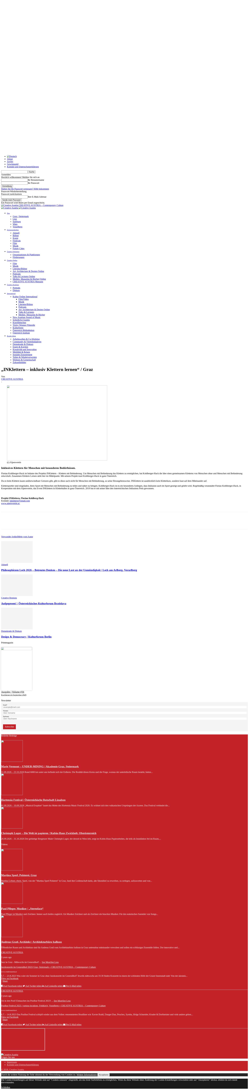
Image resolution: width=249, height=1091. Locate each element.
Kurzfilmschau (19, 322)
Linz (15, 219)
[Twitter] (16, 523)
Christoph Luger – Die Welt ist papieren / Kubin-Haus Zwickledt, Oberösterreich (48, 833)
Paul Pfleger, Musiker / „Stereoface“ (22, 908)
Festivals (17, 240)
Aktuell (16, 233)
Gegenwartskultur (13, 230)
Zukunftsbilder (19, 362)
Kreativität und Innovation (25, 349)
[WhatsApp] (37, 523)
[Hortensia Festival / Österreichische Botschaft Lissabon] (12, 794)
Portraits (16, 288)
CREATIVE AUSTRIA (12, 379)
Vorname (5, 711)
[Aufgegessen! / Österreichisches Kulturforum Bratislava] (17, 595)
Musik (15, 246)
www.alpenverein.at (10, 503)
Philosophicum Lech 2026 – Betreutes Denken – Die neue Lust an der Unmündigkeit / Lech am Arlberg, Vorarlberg (69, 570)
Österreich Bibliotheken (23, 330)
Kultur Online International (25, 296)
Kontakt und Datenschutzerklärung (23, 166)
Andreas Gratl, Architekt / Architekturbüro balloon (31, 941)
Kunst (15, 238)
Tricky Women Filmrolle (24, 325)
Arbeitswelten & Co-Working (26, 339)
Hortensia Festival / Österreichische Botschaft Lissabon (33, 799)
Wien (15, 224)
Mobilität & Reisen (21, 352)
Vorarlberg (17, 227)
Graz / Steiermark (21, 216)
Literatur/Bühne (20, 268)
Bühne (16, 235)
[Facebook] (6, 523)
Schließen (5, 1087)
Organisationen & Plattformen (26, 254)
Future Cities (18, 248)
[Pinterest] (26, 523)
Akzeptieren (104, 1075)
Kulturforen (18, 327)
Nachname (6, 716)
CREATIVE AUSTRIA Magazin (28, 281)
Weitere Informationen (87, 1074)
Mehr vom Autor (25, 536)
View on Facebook (9, 978)
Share (5, 981)
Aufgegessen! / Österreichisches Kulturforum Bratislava (33, 603)
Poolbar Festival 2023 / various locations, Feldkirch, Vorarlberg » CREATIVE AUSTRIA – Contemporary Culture (53, 1005)
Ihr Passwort (33, 183)
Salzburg (17, 221)
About (10, 159)
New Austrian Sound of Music (26, 317)
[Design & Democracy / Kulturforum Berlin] (17, 628)
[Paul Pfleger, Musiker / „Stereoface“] (12, 903)
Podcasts (17, 274)
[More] (47, 523)
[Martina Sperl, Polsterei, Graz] (12, 870)
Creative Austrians (13, 285)
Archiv (10, 161)
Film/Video (23, 299)
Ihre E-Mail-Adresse (37, 197)
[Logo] (10, 208)
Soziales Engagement (22, 354)
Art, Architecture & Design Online (28, 271)
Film (15, 243)
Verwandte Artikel (9, 536)
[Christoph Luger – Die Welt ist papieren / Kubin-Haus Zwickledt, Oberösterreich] (12, 827)
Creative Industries (13, 251)
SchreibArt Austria (21, 320)
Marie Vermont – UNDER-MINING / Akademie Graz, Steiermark (40, 766)
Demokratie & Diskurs (23, 344)
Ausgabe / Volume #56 (12, 692)
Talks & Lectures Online (24, 276)
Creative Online (12, 260)
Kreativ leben (11, 336)
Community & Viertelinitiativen (27, 341)
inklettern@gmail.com (20, 501)
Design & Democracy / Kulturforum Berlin (26, 636)
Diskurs (16, 290)
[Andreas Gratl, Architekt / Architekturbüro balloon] (12, 936)
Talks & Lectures (26, 312)
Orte (8, 213)
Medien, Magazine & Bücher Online (29, 279)
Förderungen (18, 257)
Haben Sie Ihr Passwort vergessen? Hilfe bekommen (25, 189)
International (11, 293)
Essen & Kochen (20, 347)
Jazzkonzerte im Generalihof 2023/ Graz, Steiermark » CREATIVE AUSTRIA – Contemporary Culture (48, 967)
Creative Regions (9, 598)
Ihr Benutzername (36, 180)
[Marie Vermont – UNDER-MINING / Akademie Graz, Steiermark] (12, 761)
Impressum (12, 1062)
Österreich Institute (21, 333)
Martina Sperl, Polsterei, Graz (19, 875)
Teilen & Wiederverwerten (25, 357)
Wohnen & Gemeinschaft (24, 360)
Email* (5, 705)
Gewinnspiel (12, 164)
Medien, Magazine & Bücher (31, 315)
